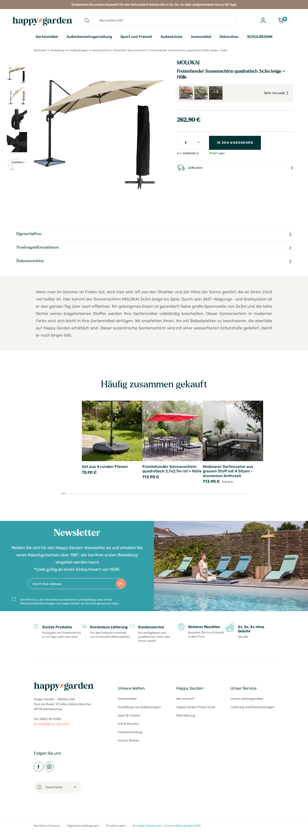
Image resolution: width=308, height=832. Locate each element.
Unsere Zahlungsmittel (246, 699)
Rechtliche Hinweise (47, 825)
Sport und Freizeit (136, 37)
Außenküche (171, 37)
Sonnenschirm (101, 50)
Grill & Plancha (128, 724)
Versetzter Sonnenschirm (130, 50)
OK (120, 584)
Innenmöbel (201, 37)
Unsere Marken (128, 740)
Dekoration (229, 37)
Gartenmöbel (47, 37)
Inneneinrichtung (130, 732)
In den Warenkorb (235, 143)
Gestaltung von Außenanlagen (69, 50)
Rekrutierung (185, 715)
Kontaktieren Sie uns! (52, 724)
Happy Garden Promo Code (195, 707)
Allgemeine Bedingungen (83, 825)
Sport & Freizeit (129, 715)
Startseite (40, 50)
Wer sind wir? (185, 699)
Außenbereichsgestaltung (89, 37)
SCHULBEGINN (259, 37)
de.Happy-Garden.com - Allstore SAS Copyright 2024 (166, 825)
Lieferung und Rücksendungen (252, 707)
